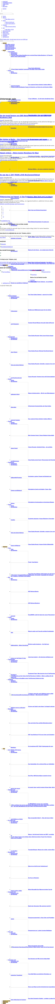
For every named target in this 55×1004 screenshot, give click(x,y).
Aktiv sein (9, 262)
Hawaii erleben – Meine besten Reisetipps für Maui (19, 153)
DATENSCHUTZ (6, 283)
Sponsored (32, 124)
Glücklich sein (3, 204)
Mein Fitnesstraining (10, 26)
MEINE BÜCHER (6, 31)
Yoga (15, 182)
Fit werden (43, 262)
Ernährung (37, 262)
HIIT (15, 263)
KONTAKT (5, 1)
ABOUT (4, 17)
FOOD (4, 20)
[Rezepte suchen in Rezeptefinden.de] (5, 272)
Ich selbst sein (8, 124)
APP (4, 5)
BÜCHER (5, 6)
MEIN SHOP (5, 32)
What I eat (52, 263)
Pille (31, 263)
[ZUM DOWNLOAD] (0, 227)
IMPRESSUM (6, 37)
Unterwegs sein (18, 124)
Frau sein (2, 124)
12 (3, 217)
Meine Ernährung (9, 22)
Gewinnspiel (3, 263)
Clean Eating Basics (10, 23)
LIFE (4, 28)
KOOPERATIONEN (7, 2)
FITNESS (5, 25)
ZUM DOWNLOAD (9, 230)
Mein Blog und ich (9, 19)
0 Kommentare (25, 124)
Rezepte (37, 263)
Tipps (47, 263)
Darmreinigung (27, 262)
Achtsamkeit (3, 262)
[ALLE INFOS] (30, 233)
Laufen (5, 148)
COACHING (6, 4)
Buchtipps (14, 262)
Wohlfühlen (3, 265)
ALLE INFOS (3, 237)
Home (4, 16)
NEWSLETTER (6, 34)
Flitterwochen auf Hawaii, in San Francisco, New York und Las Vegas (26, 197)
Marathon (18, 263)
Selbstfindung (42, 263)
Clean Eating (20, 262)
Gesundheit (49, 262)
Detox (32, 262)
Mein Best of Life (9, 29)
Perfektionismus (25, 263)
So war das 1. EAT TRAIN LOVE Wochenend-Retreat (20, 175)
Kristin (1, 120)
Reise (33, 263)
